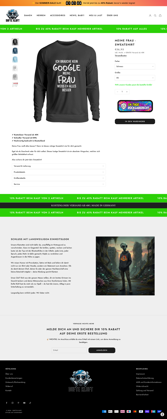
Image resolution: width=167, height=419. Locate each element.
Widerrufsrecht (142, 386)
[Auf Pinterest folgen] (18, 403)
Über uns (9, 374)
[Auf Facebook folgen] (6, 403)
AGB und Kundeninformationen (149, 382)
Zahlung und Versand (144, 390)
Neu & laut (95, 15)
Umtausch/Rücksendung (15, 382)
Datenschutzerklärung (145, 378)
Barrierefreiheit (142, 394)
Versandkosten (121, 55)
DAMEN (28, 15)
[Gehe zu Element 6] (15, 84)
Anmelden (101, 350)
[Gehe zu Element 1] (15, 41)
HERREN (41, 15)
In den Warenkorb (135, 121)
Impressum (140, 374)
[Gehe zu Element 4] (15, 68)
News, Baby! (77, 15)
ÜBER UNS (112, 15)
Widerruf (9, 386)
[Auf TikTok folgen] (30, 403)
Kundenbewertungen (13, 378)
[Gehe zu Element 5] (15, 76)
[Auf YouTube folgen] (24, 403)
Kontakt (8, 390)
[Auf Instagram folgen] (12, 403)
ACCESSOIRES (57, 15)
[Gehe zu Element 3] (15, 59)
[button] (59, 166)
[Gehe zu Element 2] (15, 50)
